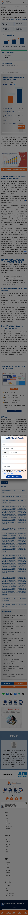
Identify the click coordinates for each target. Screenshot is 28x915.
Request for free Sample (14, 476)
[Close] (26, 436)
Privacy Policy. (19, 471)
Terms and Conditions (8, 473)
